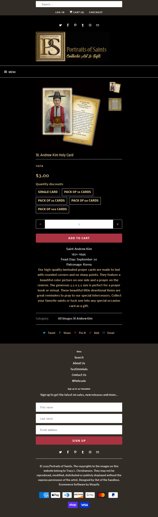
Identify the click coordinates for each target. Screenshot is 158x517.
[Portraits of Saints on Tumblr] (82, 25)
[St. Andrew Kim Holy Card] (70, 115)
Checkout (96, 12)
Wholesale (79, 381)
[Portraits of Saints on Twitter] (60, 25)
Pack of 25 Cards (51, 200)
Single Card (48, 192)
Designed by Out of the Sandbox (99, 480)
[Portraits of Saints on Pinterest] (75, 25)
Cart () (78, 12)
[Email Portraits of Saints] (97, 25)
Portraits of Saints (60, 466)
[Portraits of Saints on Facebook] (68, 25)
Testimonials (79, 369)
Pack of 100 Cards (52, 209)
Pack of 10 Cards (77, 192)
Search (79, 357)
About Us (79, 363)
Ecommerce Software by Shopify (79, 484)
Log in (60, 12)
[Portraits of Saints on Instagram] (90, 25)
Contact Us (79, 375)
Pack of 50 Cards (85, 200)
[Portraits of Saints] (73, 47)
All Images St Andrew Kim (75, 318)
